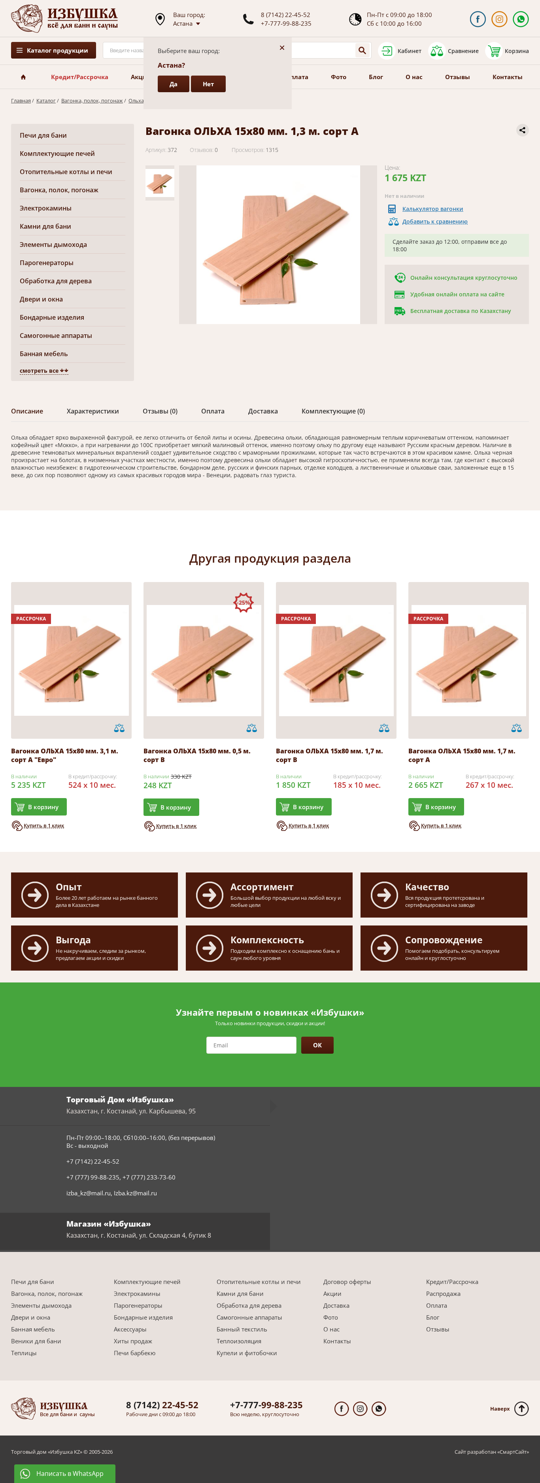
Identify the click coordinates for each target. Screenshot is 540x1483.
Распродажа (443, 1293)
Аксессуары (130, 1329)
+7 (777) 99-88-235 (92, 1177)
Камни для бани (45, 226)
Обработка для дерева (56, 281)
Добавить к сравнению (435, 221)
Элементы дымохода (53, 244)
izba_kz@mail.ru (88, 1193)
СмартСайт (513, 1451)
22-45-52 (162, 1405)
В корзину (43, 807)
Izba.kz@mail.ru (135, 1193)
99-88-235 (266, 1405)
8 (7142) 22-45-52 (285, 15)
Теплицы (24, 1353)
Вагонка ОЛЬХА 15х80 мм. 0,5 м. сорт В (197, 755)
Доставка (336, 1305)
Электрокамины (46, 208)
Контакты (508, 77)
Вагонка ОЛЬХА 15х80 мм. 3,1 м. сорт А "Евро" (64, 755)
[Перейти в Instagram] (499, 19)
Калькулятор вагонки (432, 208)
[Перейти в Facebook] (478, 19)
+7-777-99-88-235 (286, 23)
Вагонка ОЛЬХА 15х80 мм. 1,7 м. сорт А (461, 755)
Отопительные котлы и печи (66, 171)
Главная (21, 100)
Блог (376, 77)
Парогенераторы (47, 262)
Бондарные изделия (52, 317)
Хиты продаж (133, 1341)
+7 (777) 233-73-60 (149, 1177)
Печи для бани (43, 135)
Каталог (46, 100)
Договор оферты (347, 1282)
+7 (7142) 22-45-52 (92, 1161)
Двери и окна (41, 299)
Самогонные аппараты (56, 335)
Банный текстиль (242, 1329)
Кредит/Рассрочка (79, 77)
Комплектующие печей (57, 153)
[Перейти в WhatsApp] (521, 19)
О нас (414, 77)
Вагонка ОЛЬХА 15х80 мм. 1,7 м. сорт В (329, 755)
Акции (141, 77)
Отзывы (457, 77)
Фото (338, 77)
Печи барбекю (134, 1353)
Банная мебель (44, 353)
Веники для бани (36, 1341)
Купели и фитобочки (247, 1353)
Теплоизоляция (239, 1341)
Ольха (136, 100)
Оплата (296, 77)
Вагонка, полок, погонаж (92, 100)
